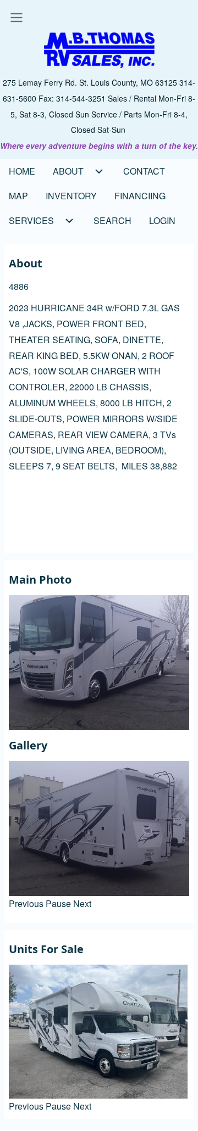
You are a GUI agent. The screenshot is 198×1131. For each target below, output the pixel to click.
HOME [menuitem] (22, 171)
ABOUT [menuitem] (68, 171)
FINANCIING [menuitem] (140, 195)
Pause (58, 903)
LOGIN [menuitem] (162, 220)
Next (82, 903)
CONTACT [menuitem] (144, 171)
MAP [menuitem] (18, 195)
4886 (19, 286)
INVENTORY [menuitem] (71, 195)
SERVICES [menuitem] (31, 220)
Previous (26, 903)
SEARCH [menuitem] (112, 220)
